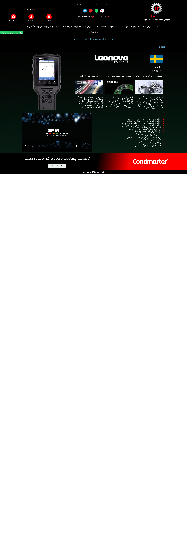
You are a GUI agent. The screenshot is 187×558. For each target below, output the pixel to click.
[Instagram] (91, 11)
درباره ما (94, 32)
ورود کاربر (31, 21)
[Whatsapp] (96, 11)
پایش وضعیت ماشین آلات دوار (138, 26)
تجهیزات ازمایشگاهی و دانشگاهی (43, 26)
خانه (158, 26)
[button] (57, 166)
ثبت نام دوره (13, 21)
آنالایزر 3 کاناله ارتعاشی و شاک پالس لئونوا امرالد (93, 39)
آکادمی (49, 21)
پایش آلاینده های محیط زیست (78, 26)
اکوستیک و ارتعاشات (108, 26)
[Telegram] (85, 11)
